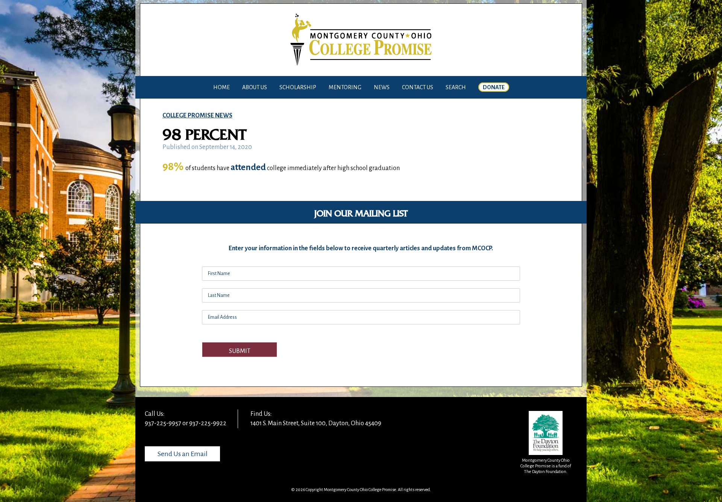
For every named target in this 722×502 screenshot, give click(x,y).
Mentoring (345, 87)
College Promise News (197, 115)
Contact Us (417, 87)
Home (221, 87)
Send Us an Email (183, 454)
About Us (254, 87)
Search (456, 87)
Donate (494, 87)
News (382, 87)
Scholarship (297, 87)
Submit (239, 351)
